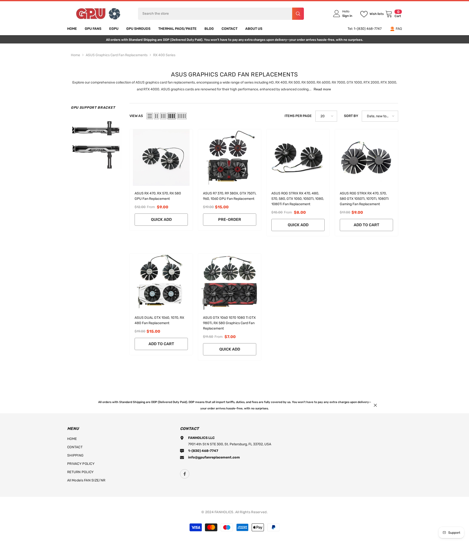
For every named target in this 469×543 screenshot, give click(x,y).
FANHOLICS (224, 512)
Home (75, 55)
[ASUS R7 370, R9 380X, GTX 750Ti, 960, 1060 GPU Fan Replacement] (229, 157)
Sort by (351, 116)
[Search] (221, 14)
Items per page (298, 116)
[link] (96, 143)
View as (136, 116)
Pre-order (229, 219)
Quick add (161, 219)
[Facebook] (184, 474)
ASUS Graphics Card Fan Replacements (117, 55)
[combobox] (215, 14)
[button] (150, 116)
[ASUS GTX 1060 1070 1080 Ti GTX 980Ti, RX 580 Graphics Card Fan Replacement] (229, 282)
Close (375, 405)
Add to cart (366, 225)
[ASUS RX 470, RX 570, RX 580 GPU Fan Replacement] (161, 157)
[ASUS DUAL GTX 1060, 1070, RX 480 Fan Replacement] (161, 282)
